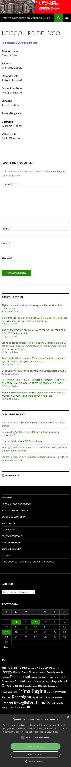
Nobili (63, 681)
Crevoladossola (55, 672)
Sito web (7, 257)
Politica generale (12, 536)
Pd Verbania (8, 529)
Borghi (7, 671)
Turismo (6, 555)
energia (35, 677)
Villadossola (55, 703)
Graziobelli (20, 681)
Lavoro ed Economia (13, 517)
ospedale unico (31, 686)
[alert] (35, 740)
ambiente (32, 668)
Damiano (5, 677)
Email (6, 243)
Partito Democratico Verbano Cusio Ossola (28, 18)
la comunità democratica (16, 504)
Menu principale (67, 18)
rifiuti (35, 697)
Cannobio (42, 672)
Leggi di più (52, 731)
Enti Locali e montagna (15, 510)
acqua (5, 668)
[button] (35, 761)
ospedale (19, 685)
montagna (53, 681)
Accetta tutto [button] (35, 746)
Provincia (60, 691)
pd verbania (51, 686)
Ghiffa (65, 677)
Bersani (56, 668)
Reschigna (21, 696)
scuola (52, 697)
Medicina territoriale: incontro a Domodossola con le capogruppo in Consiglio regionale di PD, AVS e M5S (33, 394)
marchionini (39, 681)
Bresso (17, 672)
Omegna (8, 685)
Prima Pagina (31, 691)
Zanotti (25, 707)
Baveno (48, 667)
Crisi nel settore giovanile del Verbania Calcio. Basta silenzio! (34, 370)
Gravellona (8, 681)
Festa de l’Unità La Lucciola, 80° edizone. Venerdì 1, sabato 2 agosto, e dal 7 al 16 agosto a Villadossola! (33, 360)
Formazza (58, 677)
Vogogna (5, 707)
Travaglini (21, 703)
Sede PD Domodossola (31, 441)
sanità (42, 697)
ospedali (42, 685)
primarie (50, 692)
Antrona (40, 668)
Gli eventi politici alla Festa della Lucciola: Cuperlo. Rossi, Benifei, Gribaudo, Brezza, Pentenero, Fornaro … (35, 319)
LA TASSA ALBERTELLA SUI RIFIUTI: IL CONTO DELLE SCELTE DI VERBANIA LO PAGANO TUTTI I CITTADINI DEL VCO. (35, 382)
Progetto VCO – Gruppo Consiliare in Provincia (28, 561)
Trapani (7, 703)
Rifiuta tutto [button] (35, 754)
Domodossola (21, 677)
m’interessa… (9, 523)
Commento (9, 183)
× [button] (68, 717)
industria (30, 681)
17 (6, 632)
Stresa (59, 697)
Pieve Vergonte (9, 691)
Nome (6, 228)
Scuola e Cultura (11, 549)
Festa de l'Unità (46, 677)
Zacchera (14, 707)
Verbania (37, 702)
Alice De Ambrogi (17, 667)
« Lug (5, 647)
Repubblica (12, 475)
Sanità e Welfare (11, 542)
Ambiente (7, 497)
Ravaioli (6, 697)
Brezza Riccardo (29, 672)
